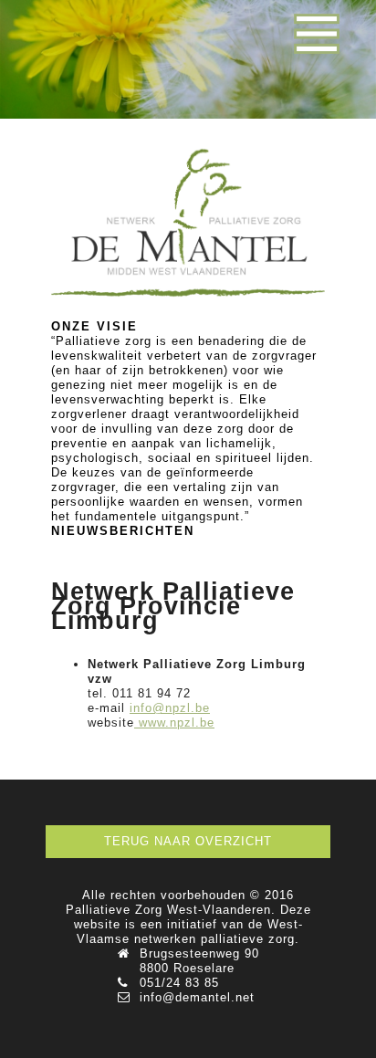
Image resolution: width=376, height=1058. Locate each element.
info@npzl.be (170, 708)
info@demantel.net (197, 997)
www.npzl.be (176, 722)
